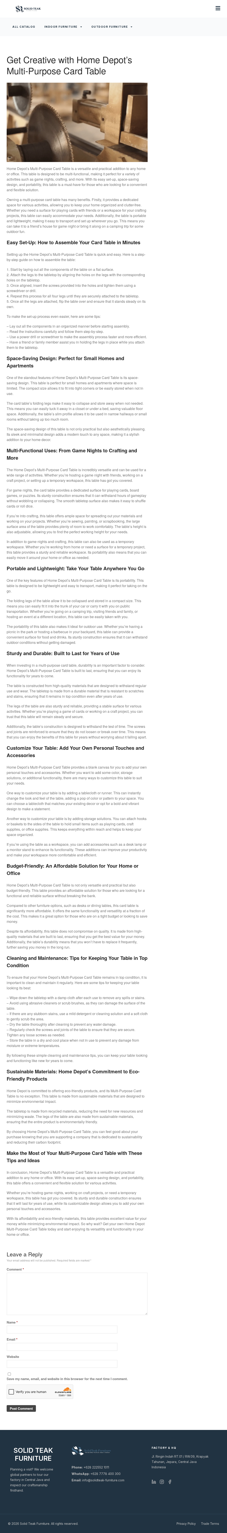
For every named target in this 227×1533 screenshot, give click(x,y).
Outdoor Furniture (109, 26)
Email (12, 1339)
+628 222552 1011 (90, 1467)
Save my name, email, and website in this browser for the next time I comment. (67, 1378)
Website (13, 1356)
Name (12, 1322)
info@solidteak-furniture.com (98, 1480)
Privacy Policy (186, 1523)
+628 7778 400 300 (96, 1474)
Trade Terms (210, 1523)
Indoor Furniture (61, 26)
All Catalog (23, 26)
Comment (15, 1269)
